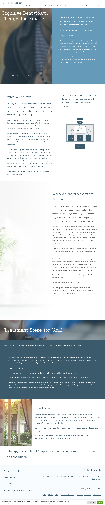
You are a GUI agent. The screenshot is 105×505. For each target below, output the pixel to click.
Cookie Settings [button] (91, 502)
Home (22, 5)
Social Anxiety (47, 476)
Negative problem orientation (65, 345)
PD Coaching (88, 5)
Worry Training (9, 345)
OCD (94, 476)
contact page (66, 438)
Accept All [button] (100, 502)
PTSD (56, 476)
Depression (96, 479)
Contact (100, 5)
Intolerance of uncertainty (25, 345)
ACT (56, 495)
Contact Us (14, 75)
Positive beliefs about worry (44, 345)
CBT (44, 495)
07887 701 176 (10, 477)
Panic (100, 476)
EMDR (50, 495)
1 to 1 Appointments (67, 495)
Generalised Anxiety (68, 476)
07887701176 (31, 75)
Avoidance (79, 345)
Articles (94, 5)
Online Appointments (84, 495)
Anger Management (83, 476)
